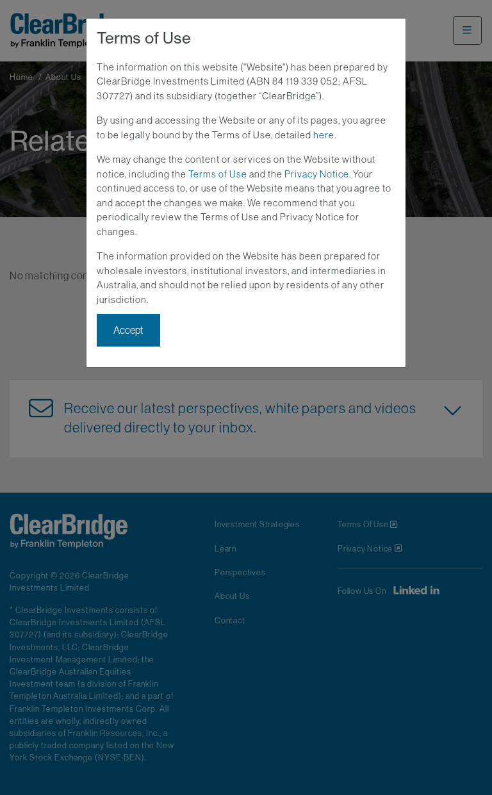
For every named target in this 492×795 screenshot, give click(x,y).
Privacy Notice (316, 173)
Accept (128, 330)
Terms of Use (217, 173)
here (323, 134)
